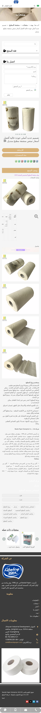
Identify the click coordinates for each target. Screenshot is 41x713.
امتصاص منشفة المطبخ (27, 507)
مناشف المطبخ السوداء (10, 517)
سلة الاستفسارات (20, 155)
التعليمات (35, 600)
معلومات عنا (34, 616)
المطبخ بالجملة (7, 510)
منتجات (36, 603)
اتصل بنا (36, 610)
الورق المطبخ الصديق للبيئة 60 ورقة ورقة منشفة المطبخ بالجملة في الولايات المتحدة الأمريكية (28, 547)
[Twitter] (30, 701)
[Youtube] (27, 701)
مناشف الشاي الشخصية (10, 514)
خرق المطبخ (23, 517)
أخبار (37, 606)
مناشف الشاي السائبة (27, 514)
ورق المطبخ (6, 507)
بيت (37, 613)
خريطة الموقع (6, 695)
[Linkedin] (34, 701)
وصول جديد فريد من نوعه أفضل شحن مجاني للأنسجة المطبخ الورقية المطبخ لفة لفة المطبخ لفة (13, 547)
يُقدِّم (8, 95)
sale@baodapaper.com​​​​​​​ (13, 642)
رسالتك (19, 150)
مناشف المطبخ (7, 521)
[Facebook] (37, 701)
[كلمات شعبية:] (35, 44)
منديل (15, 507)
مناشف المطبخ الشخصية (22, 510)
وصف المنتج (32, 170)
